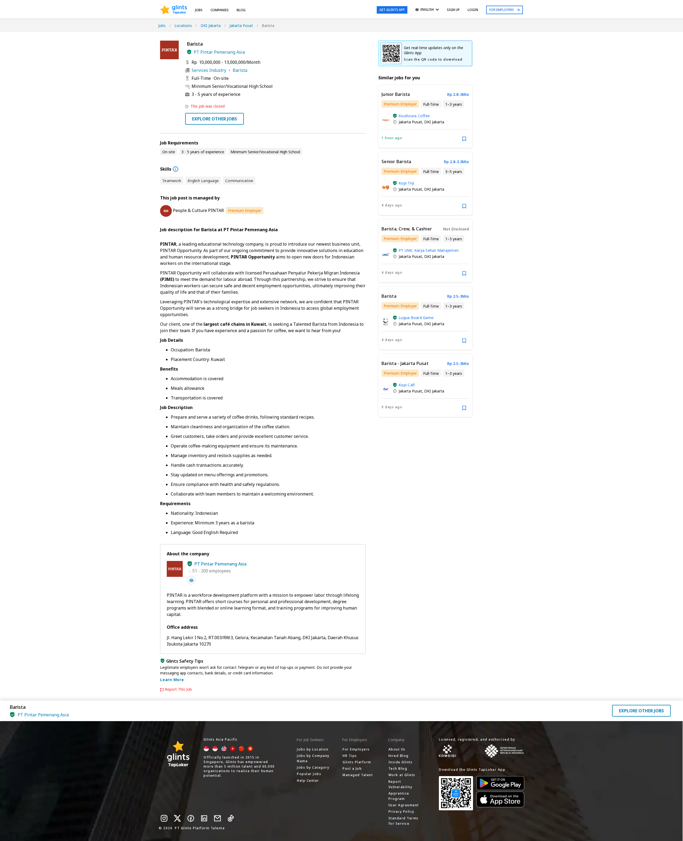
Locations (183, 25)
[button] (189, 52)
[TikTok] (230, 818)
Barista (240, 70)
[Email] (217, 818)
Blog (241, 10)
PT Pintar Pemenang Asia (219, 52)
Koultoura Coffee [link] (414, 115)
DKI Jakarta (211, 25)
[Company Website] (191, 580)
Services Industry (209, 70)
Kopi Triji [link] (406, 183)
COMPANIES (220, 10)
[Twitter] (177, 818)
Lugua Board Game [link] (416, 317)
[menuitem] (427, 10)
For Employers (501, 9)
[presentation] (173, 10)
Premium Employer (244, 210)
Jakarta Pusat (241, 25)
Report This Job (178, 689)
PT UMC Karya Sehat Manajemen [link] (429, 250)
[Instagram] (164, 818)
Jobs (198, 10)
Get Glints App (392, 9)
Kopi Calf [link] (407, 384)
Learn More (172, 679)
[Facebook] (190, 818)
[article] (425, 116)
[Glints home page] (173, 10)
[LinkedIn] (204, 818)
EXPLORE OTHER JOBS (214, 119)
